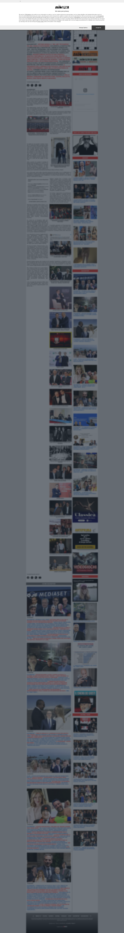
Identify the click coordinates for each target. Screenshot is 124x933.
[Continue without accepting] (20, 1)
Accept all (98, 27)
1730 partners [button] (28, 14)
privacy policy (40, 21)
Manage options (83, 27)
